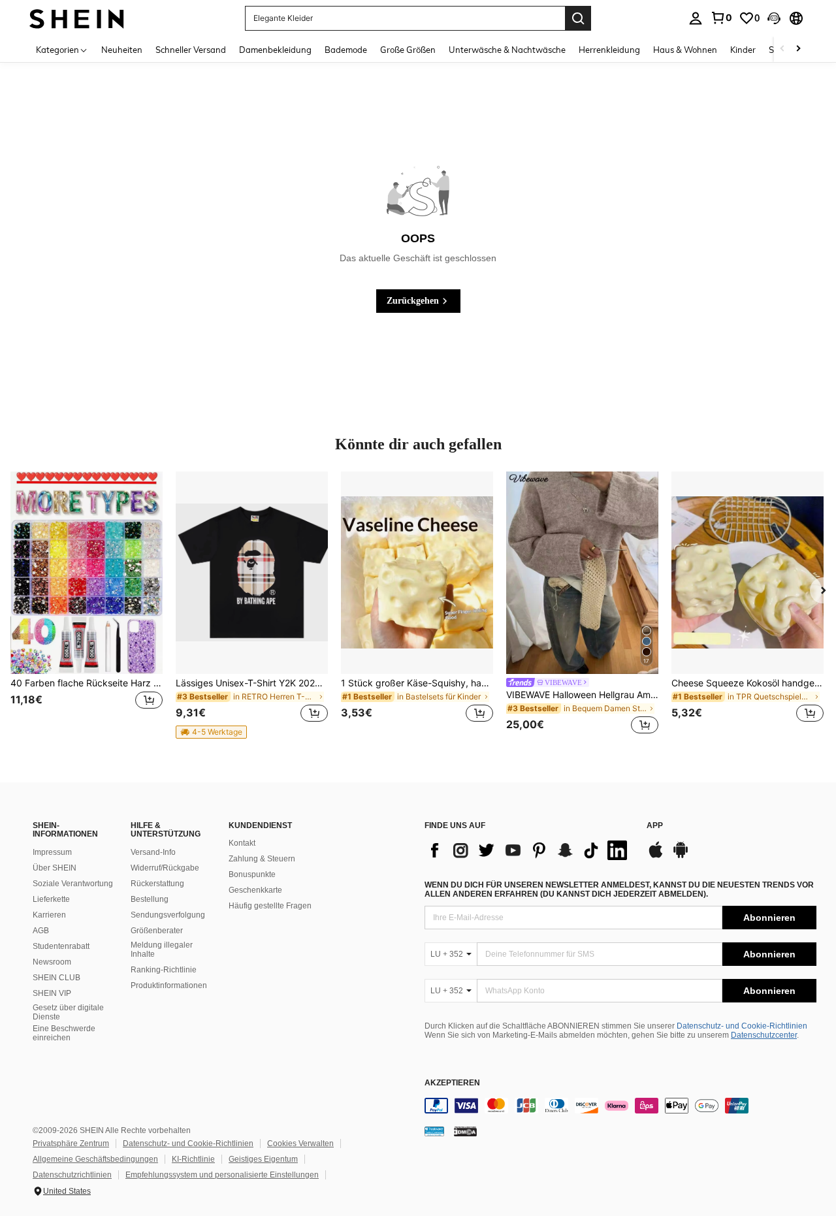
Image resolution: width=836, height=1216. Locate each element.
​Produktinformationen (169, 985)
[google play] (680, 856)
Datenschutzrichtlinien (72, 1174)
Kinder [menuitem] (743, 49)
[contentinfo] (620, 1105)
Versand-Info (153, 852)
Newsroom (52, 962)
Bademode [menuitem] (346, 49)
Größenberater (157, 930)
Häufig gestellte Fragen (270, 905)
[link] (721, 17)
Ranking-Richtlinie (164, 969)
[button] (774, 18)
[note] (211, 732)
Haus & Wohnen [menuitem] (685, 49)
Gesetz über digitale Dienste (68, 1012)
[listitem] (86, 605)
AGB (41, 930)
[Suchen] (578, 18)
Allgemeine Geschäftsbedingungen (95, 1159)
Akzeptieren (452, 1083)
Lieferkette (51, 899)
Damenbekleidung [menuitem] (275, 49)
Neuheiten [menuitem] (121, 49)
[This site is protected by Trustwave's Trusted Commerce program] (434, 1131)
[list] (529, 850)
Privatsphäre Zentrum (71, 1143)
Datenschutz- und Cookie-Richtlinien (742, 1026)
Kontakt (242, 843)
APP (655, 826)
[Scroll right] (798, 49)
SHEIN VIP (52, 993)
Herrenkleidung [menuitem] (609, 49)
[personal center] (695, 18)
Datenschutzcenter (764, 1035)
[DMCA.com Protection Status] (465, 1131)
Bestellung (150, 899)
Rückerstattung (157, 883)
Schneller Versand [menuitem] (190, 49)
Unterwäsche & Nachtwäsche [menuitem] (507, 49)
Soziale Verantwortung (73, 883)
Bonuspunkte (252, 874)
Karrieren (49, 915)
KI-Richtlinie (193, 1159)
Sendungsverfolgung (168, 915)
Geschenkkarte (255, 890)
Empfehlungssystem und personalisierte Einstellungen (222, 1174)
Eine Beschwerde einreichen (64, 1033)
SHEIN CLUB (56, 977)
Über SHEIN (54, 867)
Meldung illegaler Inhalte (162, 949)
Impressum (52, 852)
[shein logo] (76, 18)
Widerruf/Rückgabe (165, 867)
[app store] (656, 856)
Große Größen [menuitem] (408, 49)
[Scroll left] (782, 49)
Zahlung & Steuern (262, 858)
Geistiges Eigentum (263, 1159)
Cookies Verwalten (300, 1143)
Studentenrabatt (61, 946)
